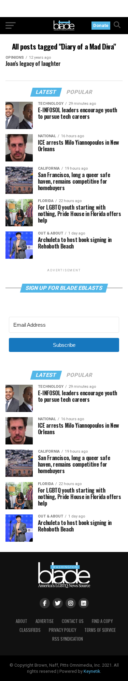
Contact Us (73, 621)
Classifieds (30, 630)
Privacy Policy (62, 630)
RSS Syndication (67, 639)
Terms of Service (100, 630)
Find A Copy (102, 621)
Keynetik (92, 671)
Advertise (44, 621)
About (21, 621)
